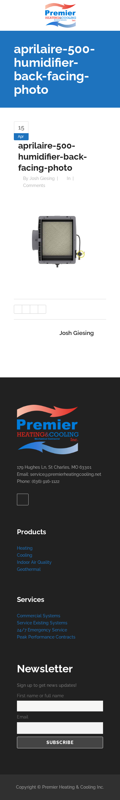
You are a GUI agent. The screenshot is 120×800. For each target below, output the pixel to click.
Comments (34, 185)
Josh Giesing (42, 178)
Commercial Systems (38, 615)
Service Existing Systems (42, 622)
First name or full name (40, 695)
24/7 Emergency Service (42, 629)
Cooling (24, 555)
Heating (25, 548)
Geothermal (29, 569)
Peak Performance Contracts (46, 637)
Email (22, 716)
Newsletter (45, 669)
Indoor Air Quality (34, 562)
